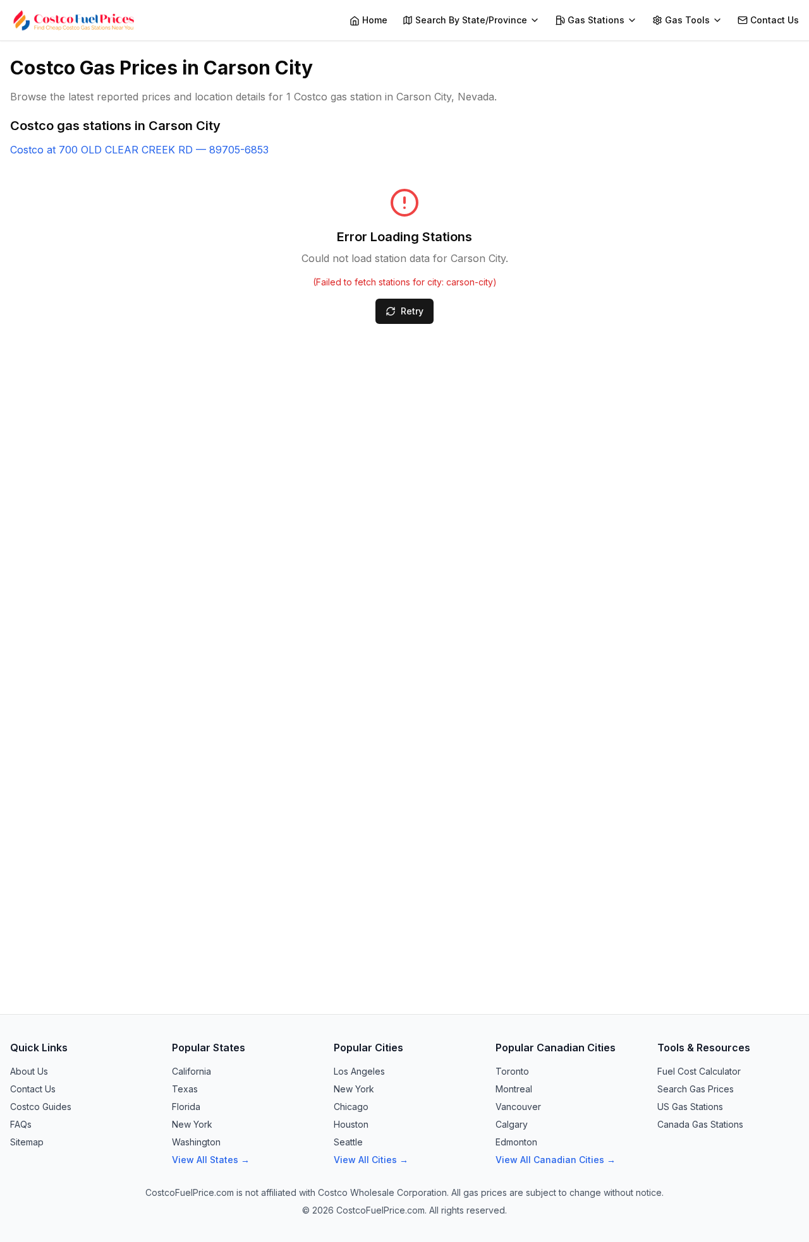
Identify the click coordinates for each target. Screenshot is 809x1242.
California (191, 1071)
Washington (196, 1142)
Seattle (348, 1142)
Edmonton (516, 1142)
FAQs (21, 1124)
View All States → (211, 1159)
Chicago (351, 1106)
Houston (351, 1124)
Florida (186, 1106)
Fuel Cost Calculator (699, 1071)
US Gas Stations (690, 1106)
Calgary (512, 1124)
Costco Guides (40, 1106)
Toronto (512, 1071)
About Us (29, 1071)
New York (192, 1124)
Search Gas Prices (695, 1089)
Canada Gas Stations (700, 1124)
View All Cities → (371, 1159)
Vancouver (518, 1106)
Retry (412, 311)
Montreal (514, 1089)
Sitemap (27, 1142)
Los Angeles (359, 1071)
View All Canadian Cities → (556, 1159)
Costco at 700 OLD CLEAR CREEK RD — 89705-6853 (139, 149)
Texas (185, 1089)
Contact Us (33, 1089)
